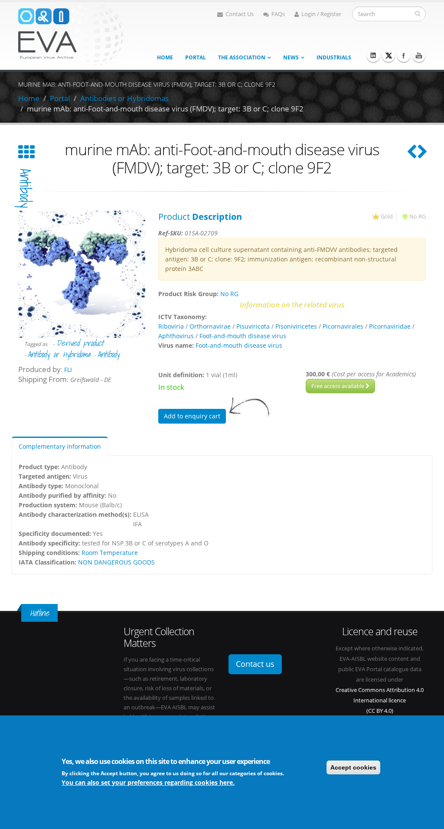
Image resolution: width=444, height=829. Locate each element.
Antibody (25, 188)
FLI (68, 370)
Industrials (334, 57)
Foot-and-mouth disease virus (242, 336)
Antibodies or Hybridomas (124, 98)
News (291, 57)
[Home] (71, 34)
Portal (195, 57)
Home (165, 57)
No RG (417, 216)
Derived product (80, 342)
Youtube (418, 55)
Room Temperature (110, 552)
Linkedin (373, 55)
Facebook (403, 55)
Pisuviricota (253, 326)
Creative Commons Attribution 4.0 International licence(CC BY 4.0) (380, 700)
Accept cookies (353, 767)
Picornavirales (343, 326)
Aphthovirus (176, 336)
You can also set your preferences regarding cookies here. (148, 782)
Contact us (255, 664)
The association (241, 57)
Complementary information (60, 446)
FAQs (278, 14)
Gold (387, 216)
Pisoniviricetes (296, 326)
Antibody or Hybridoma (59, 354)
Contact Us (239, 14)
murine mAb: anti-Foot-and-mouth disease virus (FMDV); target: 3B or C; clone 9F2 (165, 109)
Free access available (338, 386)
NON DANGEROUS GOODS (116, 562)
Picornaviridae (390, 326)
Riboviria (171, 326)
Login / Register (321, 14)
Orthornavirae (210, 326)
